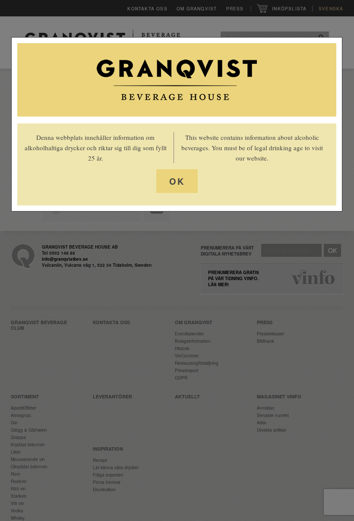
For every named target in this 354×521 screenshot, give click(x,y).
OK (177, 181)
